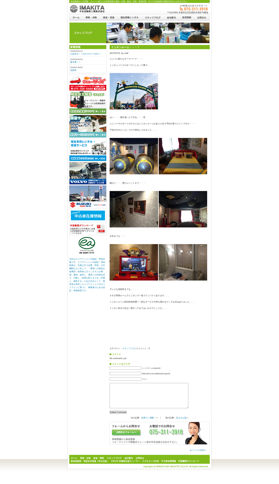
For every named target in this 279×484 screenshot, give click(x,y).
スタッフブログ (153, 17)
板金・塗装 (108, 17)
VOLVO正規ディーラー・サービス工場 (87, 173)
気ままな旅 (181, 417)
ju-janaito (87, 215)
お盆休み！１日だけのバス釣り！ (86, 54)
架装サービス (87, 126)
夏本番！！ (75, 62)
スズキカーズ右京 (87, 196)
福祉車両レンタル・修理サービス (87, 149)
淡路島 (73, 70)
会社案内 (171, 17)
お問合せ (202, 17)
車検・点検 (91, 17)
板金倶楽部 (87, 83)
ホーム (75, 17)
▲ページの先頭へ (198, 450)
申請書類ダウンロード (87, 229)
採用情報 (186, 17)
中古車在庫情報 (168, 461)
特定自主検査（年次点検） (87, 102)
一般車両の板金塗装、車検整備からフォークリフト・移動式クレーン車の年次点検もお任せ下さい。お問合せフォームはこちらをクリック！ (160, 433)
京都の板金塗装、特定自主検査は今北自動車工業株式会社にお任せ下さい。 (87, 8)
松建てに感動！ (148, 417)
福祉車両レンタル (129, 17)
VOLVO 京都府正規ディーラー (125, 461)
